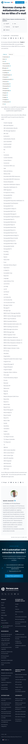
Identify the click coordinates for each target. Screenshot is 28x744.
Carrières (3, 613)
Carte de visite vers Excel (20, 679)
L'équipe (3, 610)
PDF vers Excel (18, 684)
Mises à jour (3, 620)
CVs (16, 614)
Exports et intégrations (6, 682)
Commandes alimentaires (21, 617)
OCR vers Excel (18, 682)
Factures (17, 609)
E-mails (16, 604)
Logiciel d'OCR (4, 685)
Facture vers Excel (19, 677)
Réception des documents (7, 673)
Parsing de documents (6, 675)
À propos (3, 608)
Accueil (2, 602)
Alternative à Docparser (20, 711)
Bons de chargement (19, 619)
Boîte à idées (4, 615)
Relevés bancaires (19, 612)
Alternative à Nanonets (20, 714)
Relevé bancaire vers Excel (21, 674)
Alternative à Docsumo (20, 716)
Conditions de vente (19, 634)
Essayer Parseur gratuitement (13, 576)
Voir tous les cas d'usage (20, 626)
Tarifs (2, 605)
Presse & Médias (4, 623)
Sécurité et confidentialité (7, 660)
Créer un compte (20, 2)
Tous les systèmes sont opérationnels (7, 626)
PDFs (16, 606)
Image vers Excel (19, 687)
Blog (2, 618)
